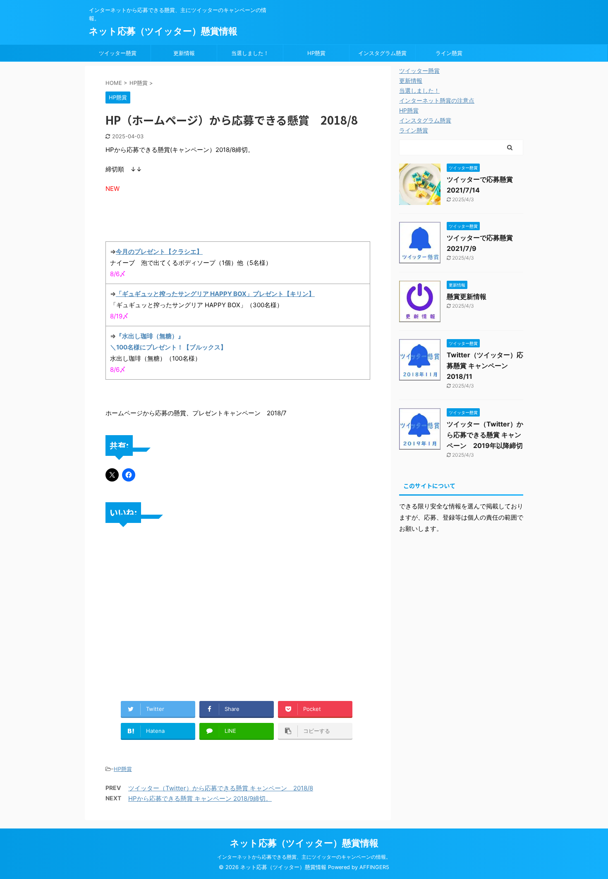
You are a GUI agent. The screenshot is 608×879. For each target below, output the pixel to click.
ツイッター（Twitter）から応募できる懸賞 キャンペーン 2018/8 (220, 788)
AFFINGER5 (374, 867)
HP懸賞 (316, 53)
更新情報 (184, 53)
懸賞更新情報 (466, 296)
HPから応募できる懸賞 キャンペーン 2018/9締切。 (200, 798)
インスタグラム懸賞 (382, 53)
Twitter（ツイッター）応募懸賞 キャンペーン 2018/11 (485, 365)
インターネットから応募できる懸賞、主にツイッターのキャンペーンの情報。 (304, 857)
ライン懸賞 (449, 53)
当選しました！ (250, 53)
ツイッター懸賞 (117, 53)
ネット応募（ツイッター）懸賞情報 (163, 31)
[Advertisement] (237, 624)
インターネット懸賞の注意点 (436, 100)
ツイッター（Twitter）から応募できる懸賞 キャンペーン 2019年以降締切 (485, 435)
